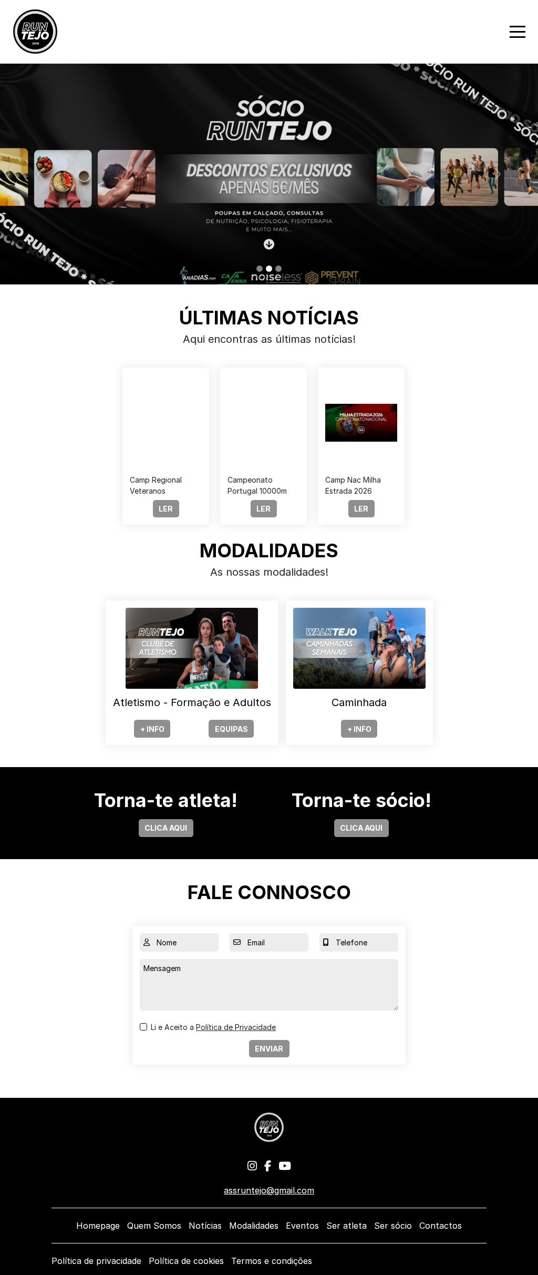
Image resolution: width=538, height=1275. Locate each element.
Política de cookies (186, 1261)
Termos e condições (271, 1261)
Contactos (440, 1225)
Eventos (302, 1225)
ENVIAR (269, 1048)
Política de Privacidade (236, 1027)
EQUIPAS (231, 729)
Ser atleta (346, 1225)
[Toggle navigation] (517, 32)
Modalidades (253, 1225)
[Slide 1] (259, 268)
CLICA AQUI (165, 827)
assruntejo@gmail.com (269, 1190)
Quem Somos (154, 1225)
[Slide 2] (269, 268)
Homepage (98, 1225)
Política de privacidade (96, 1261)
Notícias (205, 1225)
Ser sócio (393, 1225)
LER (166, 508)
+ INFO (152, 729)
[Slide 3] (278, 268)
